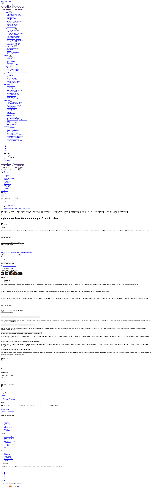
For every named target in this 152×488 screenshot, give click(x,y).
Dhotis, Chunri (10, 17)
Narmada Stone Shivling (13, 118)
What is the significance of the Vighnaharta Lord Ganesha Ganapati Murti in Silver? (20, 317)
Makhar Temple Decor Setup (14, 106)
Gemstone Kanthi (11, 88)
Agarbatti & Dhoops (9, 28)
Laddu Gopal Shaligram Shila (14, 140)
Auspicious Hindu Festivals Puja (15, 67)
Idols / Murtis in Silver (9, 205)
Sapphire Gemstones (12, 78)
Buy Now (11, 263)
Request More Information (9, 266)
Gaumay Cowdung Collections (14, 33)
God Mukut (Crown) (12, 91)
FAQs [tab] (5, 281)
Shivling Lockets (11, 121)
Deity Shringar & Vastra (13, 93)
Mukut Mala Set (11, 97)
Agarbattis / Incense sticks (13, 36)
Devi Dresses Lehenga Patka (14, 103)
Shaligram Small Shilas (13, 132)
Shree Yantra (10, 49)
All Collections (4, 191)
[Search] (19, 169)
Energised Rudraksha (12, 48)
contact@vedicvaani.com (8, 411)
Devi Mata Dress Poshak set (14, 105)
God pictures (10, 63)
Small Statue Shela (11, 96)
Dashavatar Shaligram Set (13, 137)
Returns (6, 429)
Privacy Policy (7, 430)
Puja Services (7, 66)
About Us (6, 422)
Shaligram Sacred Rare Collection (15, 134)
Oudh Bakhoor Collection (13, 43)
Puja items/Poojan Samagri (13, 14)
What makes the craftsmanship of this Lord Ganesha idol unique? (16, 349)
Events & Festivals (11, 27)
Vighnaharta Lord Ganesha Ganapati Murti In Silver (17, 208)
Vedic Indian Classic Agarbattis (15, 40)
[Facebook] (5, 143)
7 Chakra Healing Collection (14, 39)
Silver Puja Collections (12, 22)
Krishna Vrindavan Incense (14, 32)
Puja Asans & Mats (12, 18)
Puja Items (6, 12)
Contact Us (6, 460)
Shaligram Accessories (12, 129)
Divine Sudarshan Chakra (13, 94)
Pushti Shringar (11, 113)
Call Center (11, 155)
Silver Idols (16, 252)
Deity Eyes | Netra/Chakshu (14, 98)
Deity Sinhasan (11, 86)
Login (5, 453)
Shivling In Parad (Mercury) (14, 122)
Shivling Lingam (8, 115)
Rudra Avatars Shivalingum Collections (17, 120)
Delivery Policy (8, 427)
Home (7, 202)
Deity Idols (6, 55)
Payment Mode (7, 423)
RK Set (9, 112)
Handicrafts (10, 60)
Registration (7, 454)
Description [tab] (7, 280)
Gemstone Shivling (12, 117)
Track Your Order (8, 459)
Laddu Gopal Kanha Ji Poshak (14, 102)
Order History (7, 456)
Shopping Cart (7, 457)
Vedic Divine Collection (13, 37)
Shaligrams (6, 126)
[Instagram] (5, 148)
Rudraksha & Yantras (9, 46)
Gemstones (6, 74)
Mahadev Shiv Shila (12, 124)
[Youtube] (5, 147)
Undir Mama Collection (13, 64)
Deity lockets (10, 75)
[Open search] (2, 172)
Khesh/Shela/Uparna (12, 108)
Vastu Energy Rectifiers (13, 52)
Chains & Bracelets (12, 79)
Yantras (9, 51)
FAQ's (5, 426)
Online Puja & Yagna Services (14, 69)
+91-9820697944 (5, 409)
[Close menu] (2, 3)
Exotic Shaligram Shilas (13, 130)
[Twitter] (5, 145)
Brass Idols (10, 58)
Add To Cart (4, 263)
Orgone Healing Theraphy (13, 81)
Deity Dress (7, 100)
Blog (5, 447)
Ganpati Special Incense (13, 30)
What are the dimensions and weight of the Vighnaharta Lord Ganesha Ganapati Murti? (21, 333)
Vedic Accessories (11, 20)
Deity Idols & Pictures (9, 441)
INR (5, 158)
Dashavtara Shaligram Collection (15, 136)
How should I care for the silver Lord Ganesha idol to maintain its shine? (17, 325)
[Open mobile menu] (2, 195)
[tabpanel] (76, 299)
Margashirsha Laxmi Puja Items (15, 90)
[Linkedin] (5, 150)
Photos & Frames (11, 61)
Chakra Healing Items (12, 82)
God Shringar (7, 84)
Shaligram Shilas (11, 127)
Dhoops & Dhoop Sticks (13, 34)
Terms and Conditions (9, 425)
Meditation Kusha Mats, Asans (14, 21)
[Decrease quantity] (2, 254)
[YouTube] (4, 477)
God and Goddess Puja (13, 70)
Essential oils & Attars (12, 24)
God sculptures (10, 57)
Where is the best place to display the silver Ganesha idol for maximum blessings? (20, 341)
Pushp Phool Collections (13, 44)
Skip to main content (6, 1)
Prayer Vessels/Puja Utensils (14, 15)
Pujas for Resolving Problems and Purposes (18, 72)
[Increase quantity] (19, 254)
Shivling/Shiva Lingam (9, 444)
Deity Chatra (10, 87)
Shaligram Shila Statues (13, 139)
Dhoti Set (9, 110)
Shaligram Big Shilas (12, 133)
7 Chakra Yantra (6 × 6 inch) (14, 53)
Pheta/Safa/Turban (11, 109)
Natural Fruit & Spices (12, 41)
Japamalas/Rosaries (12, 25)
